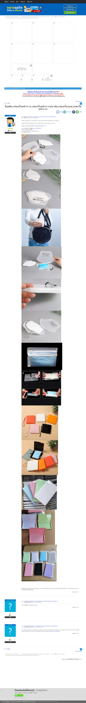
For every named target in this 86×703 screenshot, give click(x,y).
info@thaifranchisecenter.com (29, 701)
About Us (20, 692)
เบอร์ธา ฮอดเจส (11, 600)
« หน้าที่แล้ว (77, 101)
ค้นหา (17, 1)
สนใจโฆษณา (70, 12)
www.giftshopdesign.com (40, 125)
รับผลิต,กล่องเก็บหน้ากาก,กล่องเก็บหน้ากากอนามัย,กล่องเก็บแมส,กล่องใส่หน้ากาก (39, 116)
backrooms (29, 630)
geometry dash (34, 605)
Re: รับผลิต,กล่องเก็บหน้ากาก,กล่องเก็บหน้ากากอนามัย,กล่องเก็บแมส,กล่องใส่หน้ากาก (41, 601)
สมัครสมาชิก (29, 1)
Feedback (30, 692)
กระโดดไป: (63, 659)
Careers (35, 692)
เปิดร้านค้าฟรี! (30, 93)
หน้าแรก (6, 1)
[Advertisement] (52, 675)
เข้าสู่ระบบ (22, 1)
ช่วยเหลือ (12, 1)
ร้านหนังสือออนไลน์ (48, 93)
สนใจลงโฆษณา (56, 93)
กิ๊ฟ (10, 115)
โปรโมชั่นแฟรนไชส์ (39, 93)
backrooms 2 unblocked (54, 631)
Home (16, 692)
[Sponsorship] (21, 69)
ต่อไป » (80, 101)
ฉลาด (11, 625)
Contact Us (25, 692)
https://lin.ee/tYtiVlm (36, 128)
